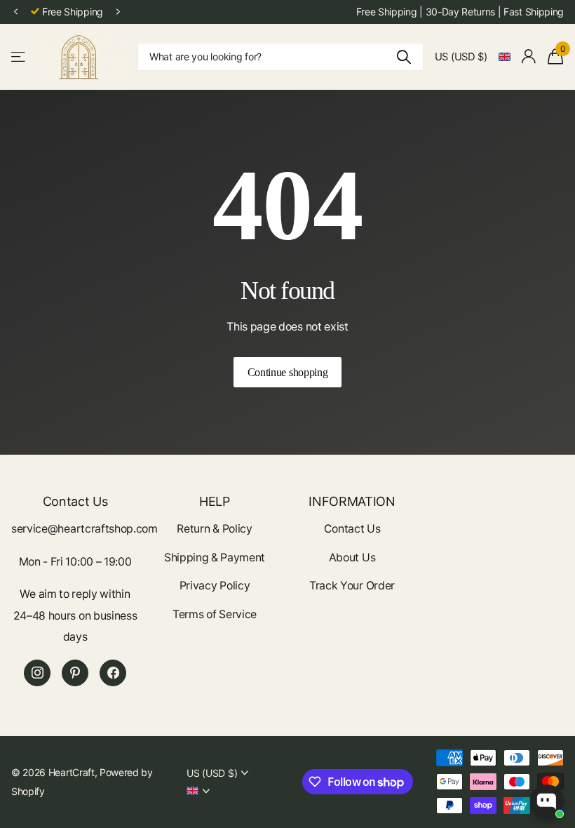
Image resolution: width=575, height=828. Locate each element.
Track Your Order (352, 585)
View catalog (19, 56)
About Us (352, 557)
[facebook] (113, 673)
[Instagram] (37, 673)
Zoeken (404, 57)
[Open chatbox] (547, 801)
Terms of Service (214, 614)
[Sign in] (529, 56)
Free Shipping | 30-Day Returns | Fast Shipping (460, 12)
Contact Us (352, 528)
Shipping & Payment (214, 557)
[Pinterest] (75, 673)
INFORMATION (352, 501)
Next (118, 12)
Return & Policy (214, 528)
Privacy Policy (215, 585)
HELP (214, 501)
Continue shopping (288, 372)
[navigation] (15, 12)
